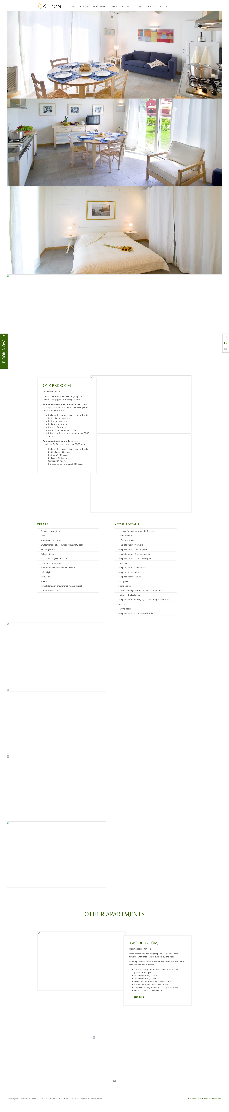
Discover (139, 996)
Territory (151, 6)
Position (137, 6)
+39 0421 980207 (88, 1089)
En (226, 343)
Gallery (125, 6)
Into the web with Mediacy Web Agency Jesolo (205, 1099)
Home (72, 6)
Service (113, 6)
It (225, 336)
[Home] (49, 6)
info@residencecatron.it (141, 1089)
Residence (84, 6)
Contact (164, 6)
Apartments (99, 6)
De (225, 349)
